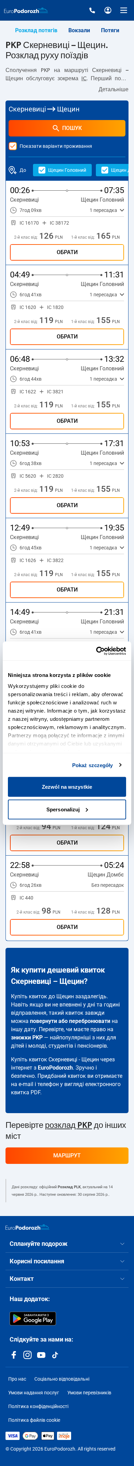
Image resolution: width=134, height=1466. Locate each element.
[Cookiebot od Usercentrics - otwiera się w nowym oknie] (96, 650)
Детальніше (114, 89)
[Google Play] (33, 1318)
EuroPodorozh (55, 1067)
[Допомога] (92, 10)
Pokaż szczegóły (92, 765)
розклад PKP (68, 1125)
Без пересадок (107, 885)
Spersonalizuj (63, 809)
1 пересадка (103, 210)
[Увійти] (108, 10)
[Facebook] (14, 1355)
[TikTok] (55, 1355)
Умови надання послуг (33, 1392)
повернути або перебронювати (70, 1021)
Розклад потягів (36, 30)
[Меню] (123, 10)
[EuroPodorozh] (27, 1227)
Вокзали (79, 30)
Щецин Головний (67, 170)
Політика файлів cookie (34, 1420)
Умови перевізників (89, 1392)
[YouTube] (41, 1355)
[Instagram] (27, 1355)
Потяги (110, 30)
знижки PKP (27, 1037)
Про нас (17, 1379)
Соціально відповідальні (61, 1379)
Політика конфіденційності (38, 1406)
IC (84, 78)
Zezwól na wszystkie (67, 787)
